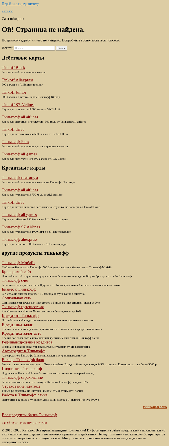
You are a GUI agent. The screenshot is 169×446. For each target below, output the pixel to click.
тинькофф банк (155, 407)
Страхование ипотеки (21, 386)
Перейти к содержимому (20, 4)
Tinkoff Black (13, 67)
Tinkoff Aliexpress (17, 80)
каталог (7, 11)
